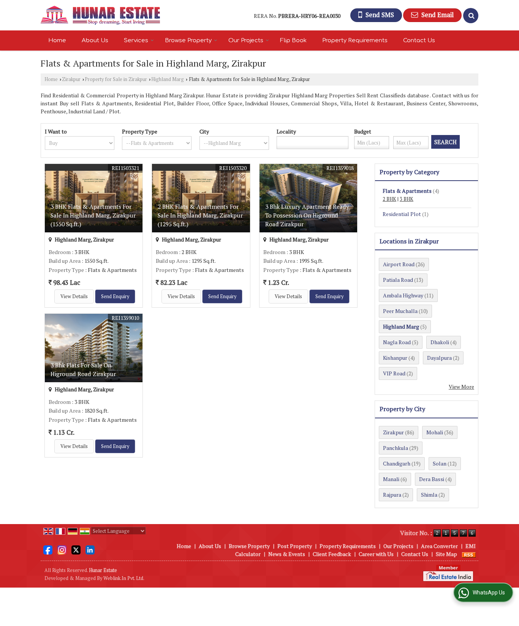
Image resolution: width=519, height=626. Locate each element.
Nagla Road (397, 342)
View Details (74, 296)
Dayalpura (439, 357)
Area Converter (439, 546)
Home (57, 40)
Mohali (434, 432)
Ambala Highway (403, 295)
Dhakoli (439, 342)
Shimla (429, 494)
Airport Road (399, 264)
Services (136, 40)
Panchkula (395, 447)
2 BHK (389, 199)
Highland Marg (167, 79)
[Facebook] (47, 549)
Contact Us (419, 40)
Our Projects (245, 40)
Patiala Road (398, 279)
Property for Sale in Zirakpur (116, 79)
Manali (391, 479)
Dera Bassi (431, 479)
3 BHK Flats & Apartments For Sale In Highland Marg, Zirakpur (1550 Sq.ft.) (93, 215)
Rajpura (392, 494)
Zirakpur (71, 79)
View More (461, 386)
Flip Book (293, 40)
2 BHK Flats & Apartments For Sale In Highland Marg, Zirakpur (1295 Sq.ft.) (200, 215)
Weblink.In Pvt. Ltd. (123, 578)
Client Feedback (332, 554)
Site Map (446, 554)
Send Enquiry (115, 296)
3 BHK (406, 199)
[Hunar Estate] (100, 15)
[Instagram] (61, 549)
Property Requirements (355, 40)
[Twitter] (76, 549)
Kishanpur (395, 357)
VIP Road (394, 373)
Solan (439, 463)
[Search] (470, 15)
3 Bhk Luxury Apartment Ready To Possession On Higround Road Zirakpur (307, 215)
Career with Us (376, 554)
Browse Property (188, 40)
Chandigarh (396, 463)
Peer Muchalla (400, 311)
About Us (95, 40)
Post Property (294, 546)
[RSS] (469, 554)
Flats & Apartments (407, 190)
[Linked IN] (90, 549)
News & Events (286, 554)
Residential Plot (402, 214)
